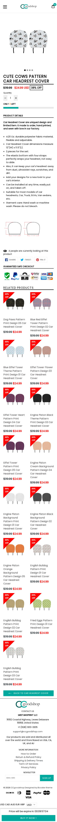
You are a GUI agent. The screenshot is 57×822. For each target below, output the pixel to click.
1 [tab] (25, 70)
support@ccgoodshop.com (28, 731)
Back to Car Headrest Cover (30, 693)
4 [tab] (32, 70)
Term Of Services (28, 763)
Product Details (13, 115)
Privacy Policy (28, 767)
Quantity (7, 92)
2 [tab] (27, 70)
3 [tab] (30, 70)
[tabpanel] (28, 42)
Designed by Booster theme (38, 787)
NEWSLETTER (29, 772)
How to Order (28, 753)
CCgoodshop (17, 787)
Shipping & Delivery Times (28, 760)
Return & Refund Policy (28, 757)
